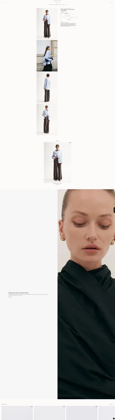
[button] (53, 4)
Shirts (62, 8)
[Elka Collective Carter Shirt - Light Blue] (57, 162)
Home (61, 8)
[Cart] (113, 2)
